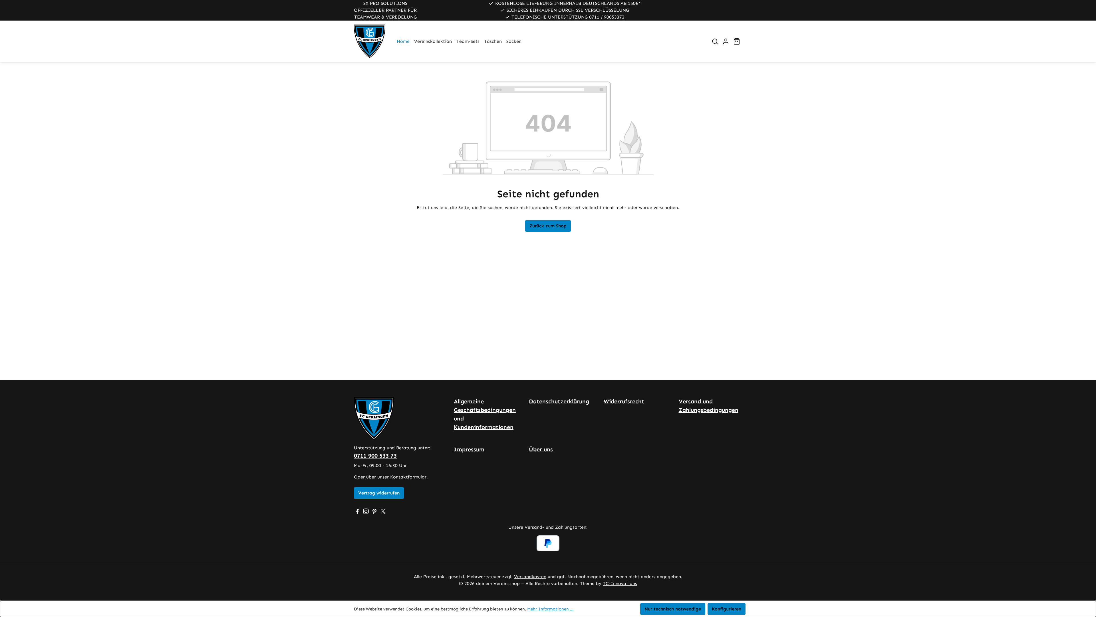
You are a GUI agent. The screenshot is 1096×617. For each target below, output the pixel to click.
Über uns (541, 449)
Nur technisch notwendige (672, 609)
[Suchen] (715, 41)
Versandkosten (530, 576)
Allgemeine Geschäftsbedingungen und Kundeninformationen (485, 414)
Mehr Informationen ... (550, 609)
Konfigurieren (726, 609)
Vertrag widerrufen (379, 493)
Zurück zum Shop (548, 226)
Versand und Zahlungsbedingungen (708, 405)
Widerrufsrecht (624, 401)
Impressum (469, 449)
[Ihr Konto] (725, 41)
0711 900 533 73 (375, 455)
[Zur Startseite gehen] (369, 41)
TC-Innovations (620, 583)
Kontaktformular (408, 477)
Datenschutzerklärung (559, 401)
